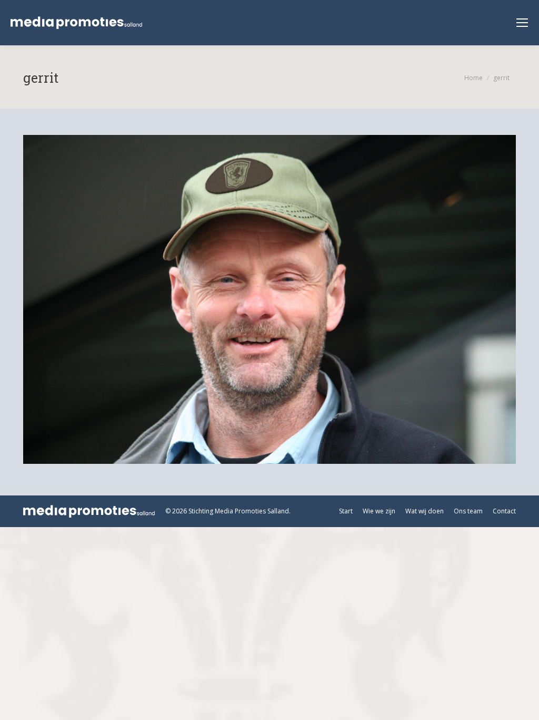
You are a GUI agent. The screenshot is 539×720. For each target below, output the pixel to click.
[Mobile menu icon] (522, 22)
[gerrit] (269, 299)
